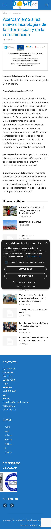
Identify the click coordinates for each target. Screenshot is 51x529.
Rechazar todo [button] (25, 276)
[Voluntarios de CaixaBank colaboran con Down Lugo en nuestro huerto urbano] (10, 299)
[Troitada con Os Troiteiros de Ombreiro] (10, 313)
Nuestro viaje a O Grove (30, 222)
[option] (8, 505)
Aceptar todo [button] (25, 269)
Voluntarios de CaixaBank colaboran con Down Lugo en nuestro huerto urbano (32, 298)
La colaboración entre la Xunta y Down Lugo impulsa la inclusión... (33, 326)
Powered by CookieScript (25, 286)
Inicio (5, 13)
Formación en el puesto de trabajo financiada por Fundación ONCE (31, 210)
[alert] (25, 264)
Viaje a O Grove (26, 235)
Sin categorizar (16, 13)
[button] (5, 505)
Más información (33, 256)
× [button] (46, 243)
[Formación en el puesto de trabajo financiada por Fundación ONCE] (10, 211)
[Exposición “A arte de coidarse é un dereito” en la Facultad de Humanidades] (10, 341)
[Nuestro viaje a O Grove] (10, 225)
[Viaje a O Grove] (10, 239)
